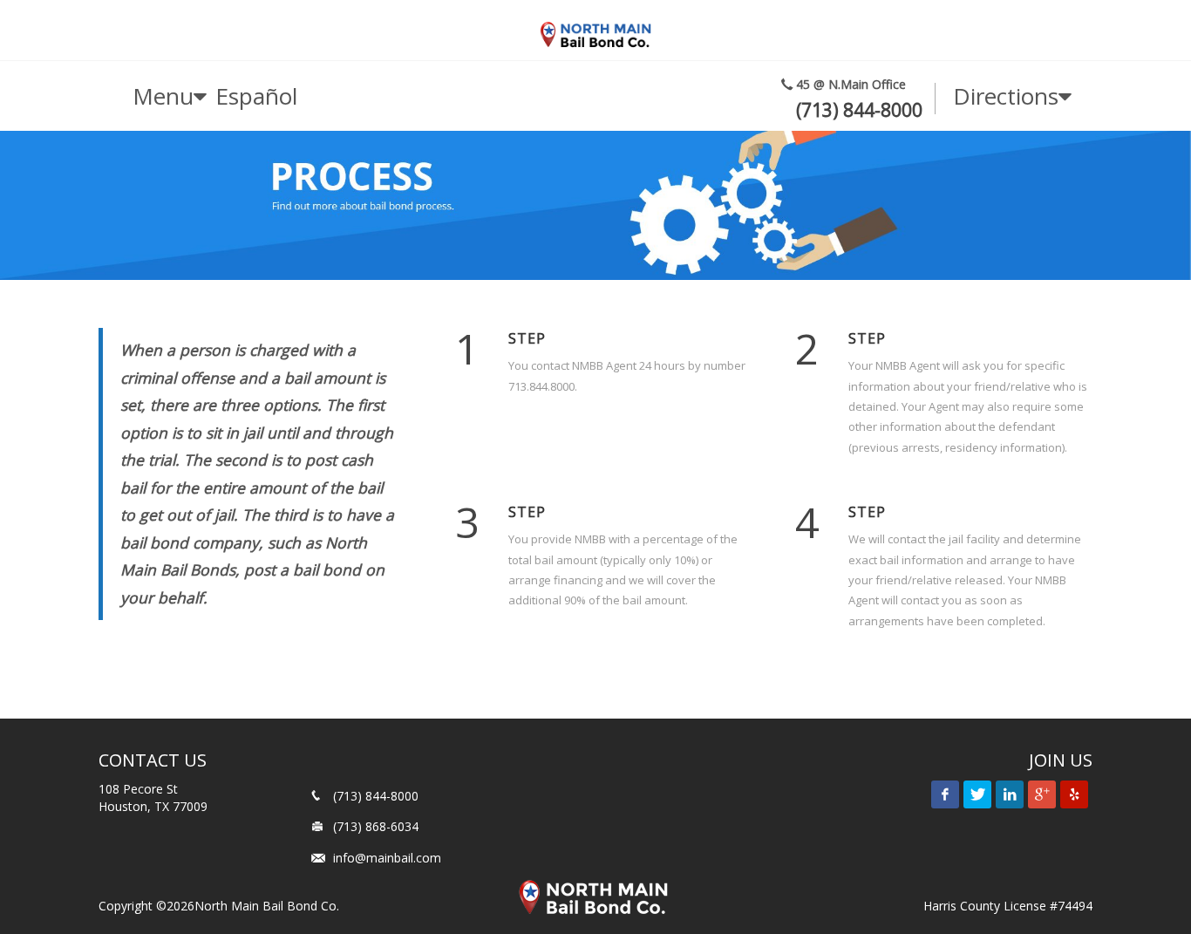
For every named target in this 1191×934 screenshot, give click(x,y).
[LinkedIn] (1010, 794)
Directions (1005, 96)
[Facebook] (945, 794)
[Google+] (1042, 794)
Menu (163, 96)
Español (256, 96)
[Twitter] (977, 794)
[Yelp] (1074, 794)
